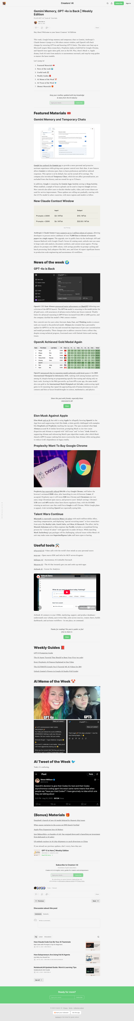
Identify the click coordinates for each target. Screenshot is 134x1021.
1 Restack (54, 888)
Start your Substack (62, 1012)
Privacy (65, 1008)
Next (94, 901)
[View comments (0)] (42, 28)
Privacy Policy (80, 881)
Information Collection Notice (66, 881)
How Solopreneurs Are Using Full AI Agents (52, 955)
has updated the (45, 165)
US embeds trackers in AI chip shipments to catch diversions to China (61, 841)
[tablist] (42, 914)
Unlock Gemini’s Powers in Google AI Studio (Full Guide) (56, 671)
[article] (67, 945)
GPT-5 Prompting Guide (43, 653)
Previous (41, 901)
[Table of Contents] (2, 510)
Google (36, 165)
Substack (58, 1017)
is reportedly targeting (50, 518)
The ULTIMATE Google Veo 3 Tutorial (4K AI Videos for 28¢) (58, 666)
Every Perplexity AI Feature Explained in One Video (54, 662)
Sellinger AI (38, 560)
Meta (62, 518)
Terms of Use (75, 879)
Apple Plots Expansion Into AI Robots (48, 829)
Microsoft (37, 518)
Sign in (128, 3)
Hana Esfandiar (58, 959)
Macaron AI (38, 564)
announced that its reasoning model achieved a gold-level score (65, 373)
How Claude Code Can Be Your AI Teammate (52, 942)
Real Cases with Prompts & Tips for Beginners (48, 944)
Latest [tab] (41, 937)
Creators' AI (45, 853)
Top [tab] (36, 937)
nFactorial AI (39, 550)
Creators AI (41, 21)
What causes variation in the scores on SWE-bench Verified (56, 825)
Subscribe (119, 3)
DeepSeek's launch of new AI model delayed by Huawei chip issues (59, 820)
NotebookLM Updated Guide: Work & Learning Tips (55, 967)
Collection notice (79, 1008)
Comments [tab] (38, 914)
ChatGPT (84, 306)
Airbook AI (38, 569)
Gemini (55, 165)
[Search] (107, 3)
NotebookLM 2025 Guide (42, 970)
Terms (70, 1008)
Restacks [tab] (45, 914)
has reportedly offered (50, 491)
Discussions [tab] (47, 937)
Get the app (76, 1012)
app (59, 165)
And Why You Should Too (42, 957)
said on (46, 420)
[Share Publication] (111, 3)
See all (37, 980)
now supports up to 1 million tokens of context (75, 233)
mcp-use (37, 555)
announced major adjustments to (68, 306)
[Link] (31, 113)
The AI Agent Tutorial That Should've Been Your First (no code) (58, 657)
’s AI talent (68, 518)
